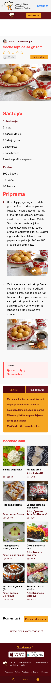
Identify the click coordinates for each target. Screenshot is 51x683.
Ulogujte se (33, 15)
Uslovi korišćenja (41, 662)
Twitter (17, 672)
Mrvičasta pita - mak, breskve (23, 426)
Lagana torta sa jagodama (37, 500)
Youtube (25, 672)
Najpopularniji (37, 389)
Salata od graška (14, 462)
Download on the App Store (17, 654)
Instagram (35, 672)
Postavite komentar (36, 619)
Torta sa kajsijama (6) (14, 582)
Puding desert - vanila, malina (14, 541)
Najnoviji (14, 389)
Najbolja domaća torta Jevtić (23, 404)
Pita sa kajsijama (14, 500)
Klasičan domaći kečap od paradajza (25, 409)
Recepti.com (5, 663)
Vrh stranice (24, 647)
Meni (25, 679)
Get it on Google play (35, 654)
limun (13, 370)
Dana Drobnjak (24, 41)
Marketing (14, 665)
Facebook (8, 672)
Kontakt (23, 665)
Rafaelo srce (37, 462)
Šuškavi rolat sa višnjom (37, 582)
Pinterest (45, 672)
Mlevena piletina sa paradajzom (25, 415)
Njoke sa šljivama (16, 420)
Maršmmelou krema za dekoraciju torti (25, 399)
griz (25, 370)
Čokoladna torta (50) (37, 541)
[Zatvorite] (2, 6)
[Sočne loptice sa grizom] (27, 263)
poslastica (16, 374)
